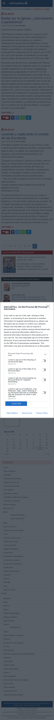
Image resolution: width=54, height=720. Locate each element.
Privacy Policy (42, 413)
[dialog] (27, 360)
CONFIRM (16, 404)
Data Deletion (12, 413)
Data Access (27, 413)
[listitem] (27, 354)
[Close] (48, 307)
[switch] (44, 360)
